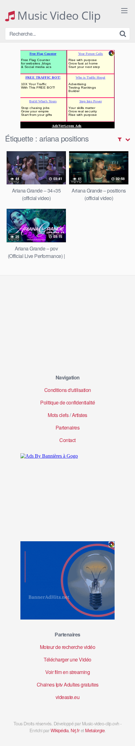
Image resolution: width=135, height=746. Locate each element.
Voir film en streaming (67, 672)
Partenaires (68, 427)
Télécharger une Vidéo (67, 659)
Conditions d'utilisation (67, 390)
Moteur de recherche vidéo (67, 647)
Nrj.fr (75, 730)
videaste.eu (68, 697)
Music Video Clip (57, 15)
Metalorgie (95, 730)
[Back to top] (124, 732)
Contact (67, 440)
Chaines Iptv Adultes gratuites (68, 684)
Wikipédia (60, 730)
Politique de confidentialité (67, 402)
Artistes (79, 415)
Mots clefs (58, 415)
